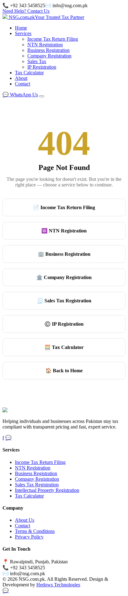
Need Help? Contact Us (25, 11)
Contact (22, 83)
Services (23, 33)
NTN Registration (45, 44)
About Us (24, 520)
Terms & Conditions (35, 531)
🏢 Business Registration (64, 254)
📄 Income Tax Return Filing (64, 207)
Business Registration (48, 50)
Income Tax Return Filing (52, 39)
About (21, 78)
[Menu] (41, 96)
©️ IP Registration (64, 324)
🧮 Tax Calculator (64, 347)
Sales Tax (36, 61)
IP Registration (41, 67)
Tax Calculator (29, 72)
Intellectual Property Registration (47, 490)
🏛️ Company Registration (64, 277)
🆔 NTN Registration (64, 230)
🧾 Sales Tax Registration (64, 300)
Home (21, 27)
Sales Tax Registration (37, 484)
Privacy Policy (29, 536)
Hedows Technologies (58, 584)
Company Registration (49, 55)
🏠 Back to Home (64, 370)
